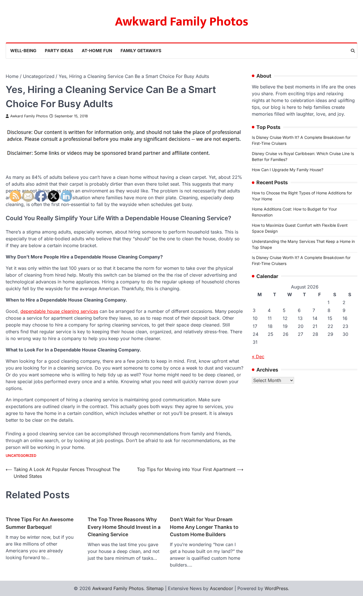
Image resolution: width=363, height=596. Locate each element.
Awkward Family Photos (181, 21)
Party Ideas (59, 50)
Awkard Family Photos (29, 116)
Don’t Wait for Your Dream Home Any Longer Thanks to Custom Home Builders (204, 526)
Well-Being (23, 50)
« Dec (258, 356)
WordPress (276, 588)
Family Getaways (141, 50)
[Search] (353, 50)
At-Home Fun (97, 50)
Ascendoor (221, 588)
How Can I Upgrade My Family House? (287, 169)
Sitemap (155, 588)
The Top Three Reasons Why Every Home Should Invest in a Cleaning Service (124, 526)
